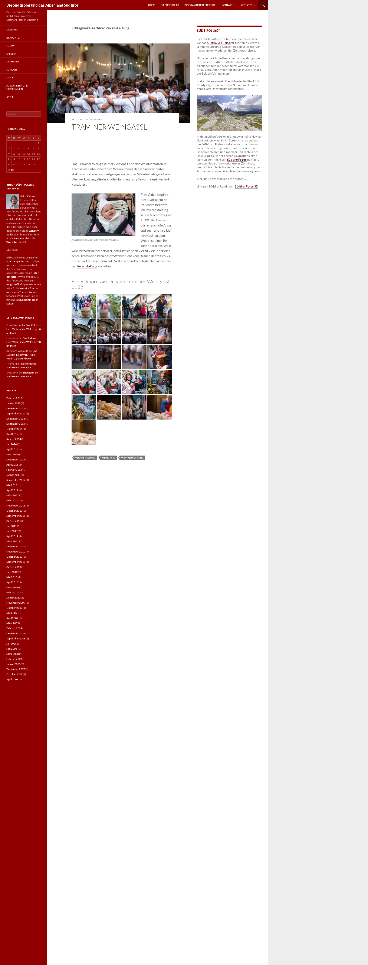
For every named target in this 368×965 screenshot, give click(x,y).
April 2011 (12, 536)
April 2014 (12, 449)
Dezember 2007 (15, 669)
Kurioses (11, 69)
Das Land (11, 29)
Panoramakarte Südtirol (200, 5)
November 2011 (15, 505)
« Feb (11, 169)
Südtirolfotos (237, 159)
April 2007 (12, 679)
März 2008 (12, 653)
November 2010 (15, 551)
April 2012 (12, 490)
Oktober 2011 (14, 510)
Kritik (10, 77)
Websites (246, 5)
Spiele (9, 97)
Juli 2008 (11, 643)
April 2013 (12, 464)
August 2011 (13, 520)
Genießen (95, 119)
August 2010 (13, 566)
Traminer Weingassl (109, 127)
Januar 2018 (13, 403)
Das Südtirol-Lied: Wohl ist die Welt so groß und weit (23, 329)
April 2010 (12, 582)
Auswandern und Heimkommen (17, 87)
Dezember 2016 (15, 418)
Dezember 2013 (15, 459)
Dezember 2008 (15, 633)
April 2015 (12, 434)
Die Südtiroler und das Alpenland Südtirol (42, 5)
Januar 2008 (13, 664)
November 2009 (15, 602)
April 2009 (12, 618)
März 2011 (12, 541)
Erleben (11, 53)
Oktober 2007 (14, 674)
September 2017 (15, 413)
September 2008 (15, 638)
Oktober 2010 (14, 556)
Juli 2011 (11, 526)
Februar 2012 (14, 500)
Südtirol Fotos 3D (246, 186)
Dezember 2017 (15, 408)
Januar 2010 (13, 597)
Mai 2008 (11, 648)
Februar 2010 (14, 592)
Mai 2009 (11, 612)
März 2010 (12, 587)
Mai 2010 (11, 577)
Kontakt (227, 5)
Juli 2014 (11, 444)
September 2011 (15, 515)
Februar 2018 (14, 398)
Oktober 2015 (14, 428)
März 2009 (12, 623)
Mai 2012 (11, 485)
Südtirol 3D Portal (219, 43)
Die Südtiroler (170, 5)
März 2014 (12, 454)
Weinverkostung (132, 457)
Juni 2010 (11, 572)
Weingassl (108, 457)
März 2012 (12, 495)
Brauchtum (80, 119)
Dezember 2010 (15, 546)
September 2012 (15, 480)
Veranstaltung (87, 266)
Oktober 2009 (14, 607)
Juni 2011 (11, 531)
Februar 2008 (14, 659)
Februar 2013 (14, 469)
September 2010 (15, 561)
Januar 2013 (13, 474)
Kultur (10, 45)
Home (151, 5)
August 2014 (13, 439)
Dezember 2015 (15, 423)
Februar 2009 (14, 628)
